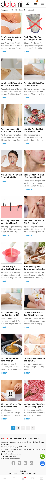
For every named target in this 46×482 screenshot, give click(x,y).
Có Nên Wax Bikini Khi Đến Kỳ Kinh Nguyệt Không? (33, 315)
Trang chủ (4, 10)
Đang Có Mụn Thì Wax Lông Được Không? (34, 176)
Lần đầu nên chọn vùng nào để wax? (34, 359)
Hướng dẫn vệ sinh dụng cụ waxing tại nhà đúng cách (34, 269)
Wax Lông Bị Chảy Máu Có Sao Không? (34, 84)
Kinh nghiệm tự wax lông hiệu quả (22, 10)
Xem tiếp (4, 52)
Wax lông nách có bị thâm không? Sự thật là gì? (11, 131)
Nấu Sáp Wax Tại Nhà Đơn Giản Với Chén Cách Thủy (33, 131)
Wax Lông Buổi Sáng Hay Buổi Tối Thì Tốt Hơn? (10, 315)
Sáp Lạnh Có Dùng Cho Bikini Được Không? (11, 405)
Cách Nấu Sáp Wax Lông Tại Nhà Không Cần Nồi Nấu (10, 269)
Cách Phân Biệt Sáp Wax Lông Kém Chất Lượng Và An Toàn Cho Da (34, 41)
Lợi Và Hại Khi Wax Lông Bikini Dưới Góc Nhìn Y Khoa (11, 85)
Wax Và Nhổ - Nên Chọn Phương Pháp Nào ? (11, 176)
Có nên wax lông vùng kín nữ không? (11, 38)
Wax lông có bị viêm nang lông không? (10, 222)
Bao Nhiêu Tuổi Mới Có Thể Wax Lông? (34, 222)
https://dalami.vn (15, 459)
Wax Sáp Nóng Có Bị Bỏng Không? (10, 359)
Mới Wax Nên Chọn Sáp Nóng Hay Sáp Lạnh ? (34, 405)
